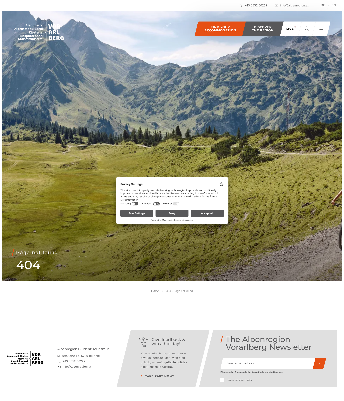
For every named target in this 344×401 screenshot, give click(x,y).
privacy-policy (245, 380)
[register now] (319, 363)
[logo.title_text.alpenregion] (39, 32)
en (334, 5)
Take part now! (159, 376)
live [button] (289, 28)
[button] (263, 29)
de (323, 5)
